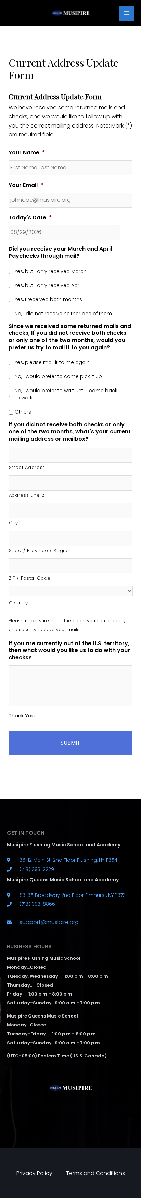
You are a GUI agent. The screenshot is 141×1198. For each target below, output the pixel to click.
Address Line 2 (26, 495)
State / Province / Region (40, 550)
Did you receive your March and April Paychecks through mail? (60, 252)
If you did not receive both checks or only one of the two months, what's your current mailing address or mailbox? (70, 431)
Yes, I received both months (48, 299)
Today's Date (30, 217)
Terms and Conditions (95, 1173)
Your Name (27, 152)
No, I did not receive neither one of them (63, 313)
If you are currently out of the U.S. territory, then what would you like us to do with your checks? (69, 650)
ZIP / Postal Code (30, 578)
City (13, 522)
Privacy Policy (34, 1173)
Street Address (27, 467)
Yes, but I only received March (51, 271)
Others (23, 411)
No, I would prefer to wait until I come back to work (66, 394)
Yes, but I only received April (48, 285)
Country (18, 603)
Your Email (26, 185)
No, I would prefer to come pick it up (58, 376)
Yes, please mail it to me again (52, 362)
